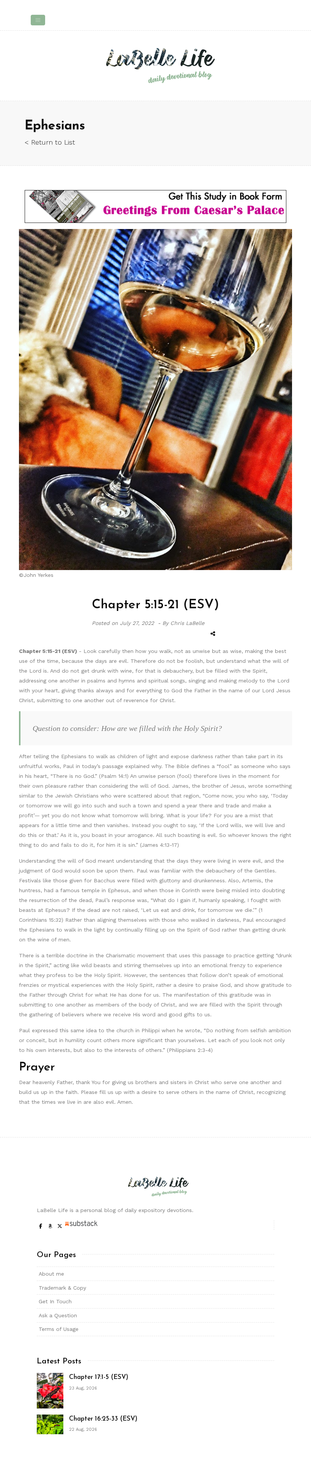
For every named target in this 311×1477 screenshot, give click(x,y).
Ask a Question (58, 1315)
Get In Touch (55, 1301)
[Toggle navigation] (38, 20)
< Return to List (50, 142)
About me (51, 1274)
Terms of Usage (59, 1329)
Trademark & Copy (62, 1288)
